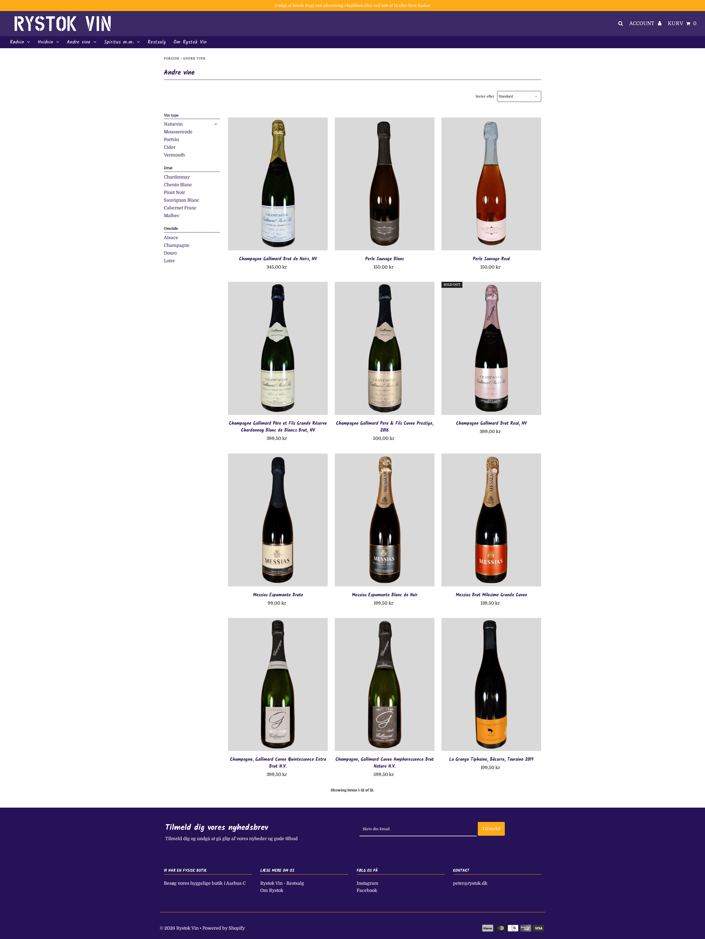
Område (171, 228)
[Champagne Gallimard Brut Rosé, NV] (491, 348)
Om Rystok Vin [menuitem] (190, 42)
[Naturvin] (216, 124)
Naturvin (173, 124)
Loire (169, 260)
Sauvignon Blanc (181, 200)
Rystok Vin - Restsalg (282, 883)
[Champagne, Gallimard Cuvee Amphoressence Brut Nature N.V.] (385, 684)
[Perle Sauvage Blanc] (385, 183)
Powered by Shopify (223, 928)
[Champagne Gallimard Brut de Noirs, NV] (278, 183)
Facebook (367, 890)
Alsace (171, 237)
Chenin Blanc (178, 184)
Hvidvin (45, 42)
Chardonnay (177, 177)
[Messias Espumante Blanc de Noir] (385, 519)
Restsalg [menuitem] (157, 42)
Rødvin (17, 42)
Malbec (172, 215)
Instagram (367, 883)
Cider (169, 147)
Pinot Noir (174, 192)
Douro (170, 253)
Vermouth (174, 155)
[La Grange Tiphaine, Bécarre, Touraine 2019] (491, 684)
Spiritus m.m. (119, 42)
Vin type (171, 115)
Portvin (171, 139)
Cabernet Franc (180, 207)
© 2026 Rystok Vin (179, 928)
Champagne (176, 245)
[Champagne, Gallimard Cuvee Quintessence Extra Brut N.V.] (278, 684)
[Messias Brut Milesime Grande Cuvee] (491, 519)
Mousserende (178, 131)
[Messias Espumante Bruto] (278, 519)
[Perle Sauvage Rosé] (491, 183)
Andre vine (79, 42)
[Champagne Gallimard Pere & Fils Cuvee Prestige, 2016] (385, 348)
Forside (172, 58)
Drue (168, 168)
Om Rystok (271, 890)
